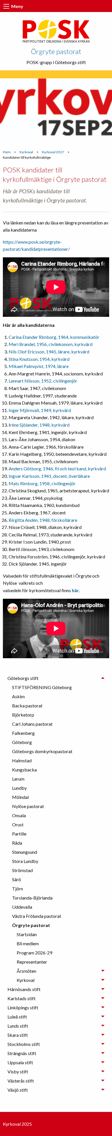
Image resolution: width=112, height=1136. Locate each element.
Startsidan (27, 934)
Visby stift (17, 1071)
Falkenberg (23, 733)
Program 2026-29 (34, 952)
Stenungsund (24, 852)
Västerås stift (20, 1080)
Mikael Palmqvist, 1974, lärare (39, 366)
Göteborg (22, 742)
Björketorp (23, 714)
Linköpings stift (22, 1007)
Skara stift (17, 1035)
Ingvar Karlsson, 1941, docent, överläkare (49, 476)
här (75, 590)
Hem (7, 152)
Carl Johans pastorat (32, 724)
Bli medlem (28, 943)
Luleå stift (17, 1016)
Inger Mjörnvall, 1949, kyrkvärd (40, 410)
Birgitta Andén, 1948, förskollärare (43, 520)
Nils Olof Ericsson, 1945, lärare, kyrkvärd (49, 351)
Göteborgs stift (22, 678)
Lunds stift (17, 1025)
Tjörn (17, 888)
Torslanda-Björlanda (32, 897)
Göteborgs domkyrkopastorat (42, 751)
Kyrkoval (26, 152)
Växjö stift (17, 1090)
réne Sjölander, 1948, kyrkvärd (39, 424)
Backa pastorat (27, 705)
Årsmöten (26, 971)
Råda (17, 842)
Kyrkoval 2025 (17, 1124)
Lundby (19, 788)
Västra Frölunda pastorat (36, 916)
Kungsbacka (24, 769)
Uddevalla (22, 907)
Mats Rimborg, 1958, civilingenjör (42, 483)
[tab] (56, 829)
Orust (18, 824)
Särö (16, 879)
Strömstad (22, 870)
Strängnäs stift (21, 1053)
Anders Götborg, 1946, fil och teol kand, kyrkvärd (57, 468)
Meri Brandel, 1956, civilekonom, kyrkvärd (50, 344)
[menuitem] (58, 687)
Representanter (32, 961)
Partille (19, 833)
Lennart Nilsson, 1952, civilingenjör (43, 380)
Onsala (19, 815)
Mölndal (20, 797)
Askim (18, 696)
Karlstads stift (21, 998)
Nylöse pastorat (28, 806)
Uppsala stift (20, 1062)
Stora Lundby (25, 861)
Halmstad (22, 760)
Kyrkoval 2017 (53, 152)
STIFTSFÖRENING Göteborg (42, 687)
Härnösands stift (23, 989)
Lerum (18, 778)
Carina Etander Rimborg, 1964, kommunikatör (54, 337)
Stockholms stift (23, 1044)
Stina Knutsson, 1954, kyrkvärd (39, 359)
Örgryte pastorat (56, 51)
